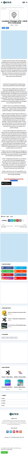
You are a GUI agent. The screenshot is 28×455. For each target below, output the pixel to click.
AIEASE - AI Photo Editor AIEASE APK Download (20, 377)
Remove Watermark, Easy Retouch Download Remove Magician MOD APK (20, 387)
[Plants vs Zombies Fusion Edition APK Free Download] (4, 313)
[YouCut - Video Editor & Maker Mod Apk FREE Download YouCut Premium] (4, 320)
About (12, 443)
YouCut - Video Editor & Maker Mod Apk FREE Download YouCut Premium (17, 318)
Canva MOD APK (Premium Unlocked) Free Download (8, 387)
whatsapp (8, 271)
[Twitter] (12, 220)
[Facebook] (9, 220)
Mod (6, 7)
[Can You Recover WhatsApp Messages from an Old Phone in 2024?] (4, 326)
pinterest (8, 274)
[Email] (20, 220)
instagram (8, 278)
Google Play (7, 183)
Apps (3, 28)
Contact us (19, 443)
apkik (14, 437)
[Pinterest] (17, 220)
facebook (8, 268)
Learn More (9, 449)
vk (21, 274)
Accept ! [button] (4, 452)
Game (11, 337)
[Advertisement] (14, 44)
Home (2, 7)
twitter (21, 268)
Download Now (14, 180)
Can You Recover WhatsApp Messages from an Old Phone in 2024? (17, 325)
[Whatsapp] (14, 220)
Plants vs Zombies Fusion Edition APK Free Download (17, 312)
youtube (21, 278)
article (7, 337)
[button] (26, 2)
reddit (21, 271)
